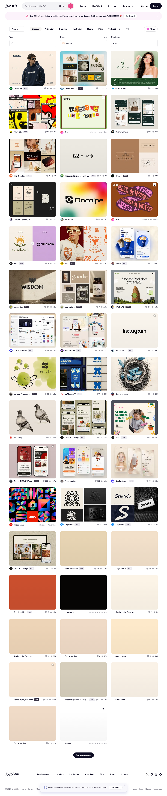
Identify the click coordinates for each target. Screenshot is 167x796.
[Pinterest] (160, 774)
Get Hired (112, 6)
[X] (147, 774)
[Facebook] (152, 774)
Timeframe (115, 37)
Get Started (130, 16)
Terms (23, 789)
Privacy (31, 789)
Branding (63, 29)
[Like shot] (51, 81)
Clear (105, 38)
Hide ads (92, 132)
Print (100, 29)
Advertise (103, 132)
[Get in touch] (40, 81)
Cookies (39, 789)
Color (62, 37)
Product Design (114, 29)
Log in (156, 6)
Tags (11, 37)
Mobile (90, 29)
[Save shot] (45, 81)
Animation (49, 29)
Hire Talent (97, 6)
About (112, 774)
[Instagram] (156, 774)
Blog (102, 774)
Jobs (135, 789)
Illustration (77, 29)
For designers (43, 774)
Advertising (89, 774)
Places (148, 789)
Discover (36, 29)
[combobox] (40, 6)
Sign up (144, 6)
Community (128, 6)
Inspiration (74, 774)
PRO (25, 88)
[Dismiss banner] (125, 785)
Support (124, 774)
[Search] (70, 6)
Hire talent (59, 774)
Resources (157, 789)
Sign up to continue (83, 755)
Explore (83, 6)
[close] (158, 16)
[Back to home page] (11, 6)
